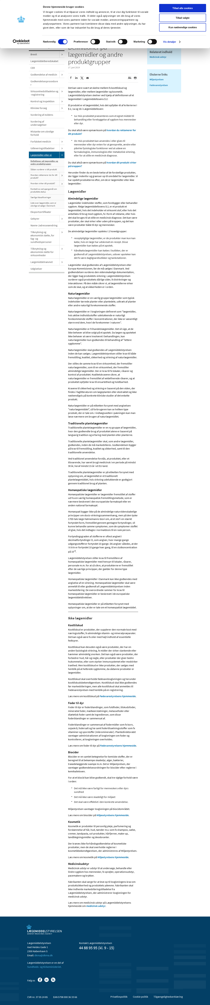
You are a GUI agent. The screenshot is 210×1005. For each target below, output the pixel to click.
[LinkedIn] (47, 981)
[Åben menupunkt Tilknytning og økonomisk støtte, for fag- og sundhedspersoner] (62, 232)
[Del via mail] (87, 78)
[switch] (95, 41)
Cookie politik (140, 996)
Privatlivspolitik (118, 996)
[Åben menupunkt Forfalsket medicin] (62, 141)
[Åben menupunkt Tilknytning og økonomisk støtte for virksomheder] (62, 248)
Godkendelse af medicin (44, 74)
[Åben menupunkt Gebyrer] (62, 218)
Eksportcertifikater (41, 212)
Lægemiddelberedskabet (44, 61)
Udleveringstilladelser (43, 148)
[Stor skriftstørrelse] (129, 78)
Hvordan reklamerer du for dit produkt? (44, 176)
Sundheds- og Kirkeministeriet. (44, 966)
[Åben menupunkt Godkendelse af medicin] (62, 74)
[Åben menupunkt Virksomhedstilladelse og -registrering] (62, 91)
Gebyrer (35, 218)
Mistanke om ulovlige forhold (42, 133)
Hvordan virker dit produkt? (43, 183)
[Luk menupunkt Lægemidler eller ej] (62, 155)
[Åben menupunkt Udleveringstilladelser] (62, 148)
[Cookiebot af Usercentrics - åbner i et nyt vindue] (21, 41)
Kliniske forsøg (39, 108)
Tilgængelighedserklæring (168, 996)
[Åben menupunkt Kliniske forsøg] (62, 108)
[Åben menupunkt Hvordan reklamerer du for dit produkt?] (62, 175)
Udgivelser (36, 268)
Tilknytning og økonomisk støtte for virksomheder (42, 252)
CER (33, 67)
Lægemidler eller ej (41, 155)
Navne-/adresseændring (44, 225)
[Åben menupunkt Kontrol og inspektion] (62, 101)
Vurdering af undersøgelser (39, 123)
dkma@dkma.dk (43, 955)
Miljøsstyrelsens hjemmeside (112, 815)
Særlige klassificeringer (41, 197)
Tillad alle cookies (182, 8)
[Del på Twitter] (81, 78)
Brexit (34, 54)
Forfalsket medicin (41, 141)
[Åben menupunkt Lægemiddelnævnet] (62, 262)
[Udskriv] (135, 78)
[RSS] (53, 981)
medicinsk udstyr (95, 906)
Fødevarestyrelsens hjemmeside (118, 696)
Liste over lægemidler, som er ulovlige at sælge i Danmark (43, 204)
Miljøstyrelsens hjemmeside (112, 857)
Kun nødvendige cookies (182, 27)
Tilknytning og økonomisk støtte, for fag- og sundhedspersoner (42, 237)
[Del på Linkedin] (76, 78)
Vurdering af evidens (42, 114)
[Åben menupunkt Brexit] (62, 54)
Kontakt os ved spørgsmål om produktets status (44, 190)
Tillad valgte (182, 17)
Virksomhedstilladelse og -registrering (44, 93)
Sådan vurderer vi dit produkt (44, 169)
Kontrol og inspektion (42, 101)
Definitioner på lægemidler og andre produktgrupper (44, 162)
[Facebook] (40, 981)
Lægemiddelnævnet (42, 262)
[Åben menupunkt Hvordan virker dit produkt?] (62, 184)
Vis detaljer (169, 41)
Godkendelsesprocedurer (44, 83)
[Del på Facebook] (70, 78)
